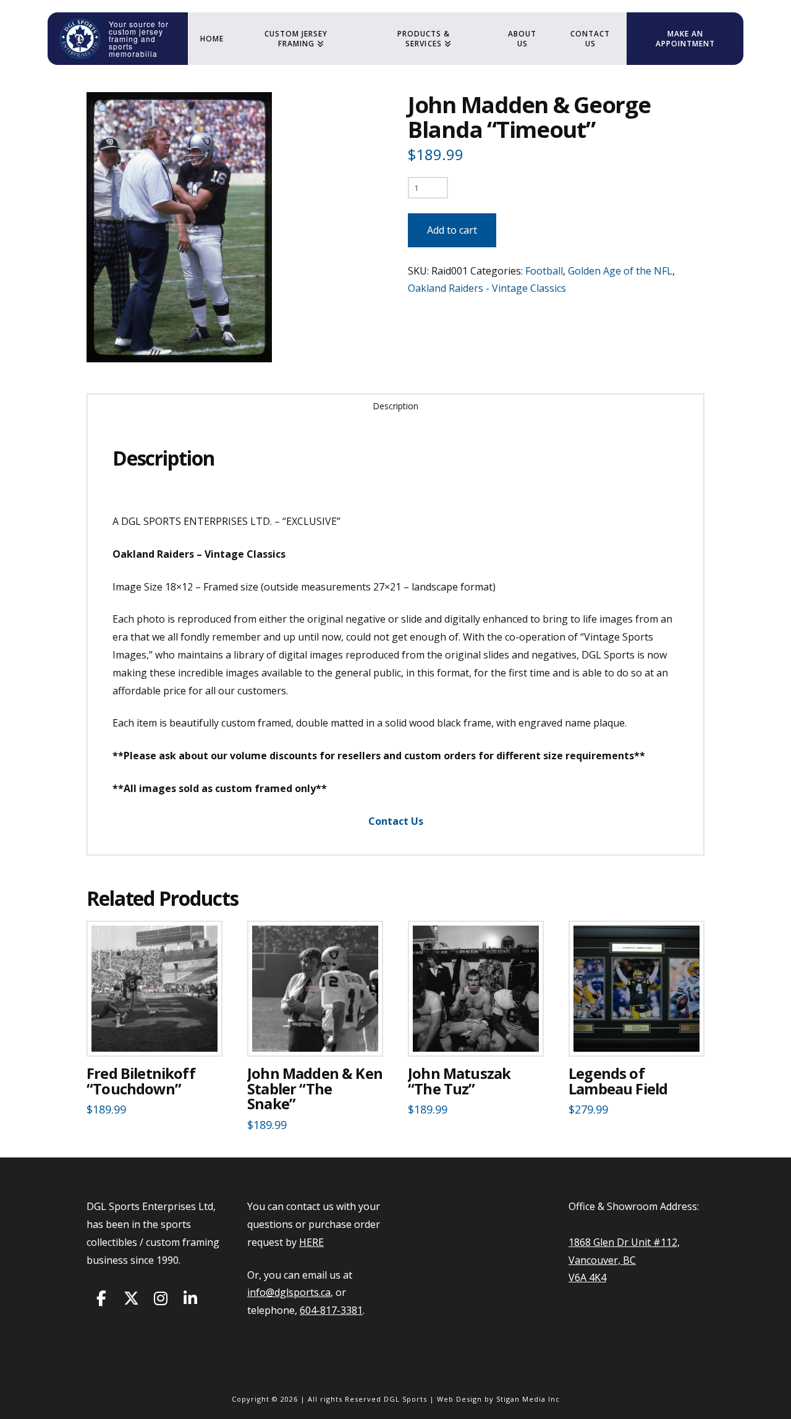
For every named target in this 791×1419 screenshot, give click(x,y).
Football (544, 271)
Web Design (459, 1399)
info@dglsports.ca (289, 1292)
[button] (104, 109)
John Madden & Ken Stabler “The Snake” (315, 1088)
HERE (311, 1242)
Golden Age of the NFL (620, 271)
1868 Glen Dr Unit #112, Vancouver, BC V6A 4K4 (624, 1260)
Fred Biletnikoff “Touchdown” (141, 1081)
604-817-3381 (331, 1310)
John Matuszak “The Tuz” (459, 1081)
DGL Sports (405, 1399)
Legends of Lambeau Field (618, 1081)
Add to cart (452, 230)
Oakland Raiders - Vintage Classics (487, 288)
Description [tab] (395, 406)
